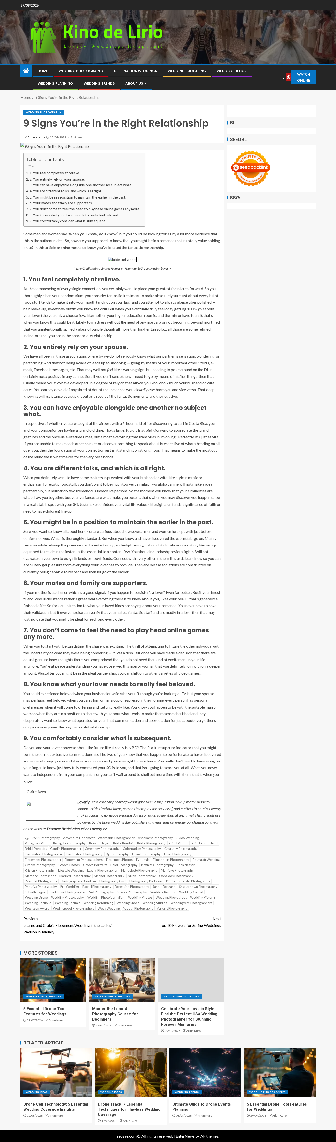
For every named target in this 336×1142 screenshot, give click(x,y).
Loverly (83, 801)
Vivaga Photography (132, 892)
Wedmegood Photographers (73, 908)
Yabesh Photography (138, 908)
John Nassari (186, 865)
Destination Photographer (43, 854)
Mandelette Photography (139, 870)
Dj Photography (117, 854)
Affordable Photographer (116, 838)
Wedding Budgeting (187, 70)
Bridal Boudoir (123, 843)
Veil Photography (101, 892)
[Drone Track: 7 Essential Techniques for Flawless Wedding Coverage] (131, 1072)
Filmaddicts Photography (171, 859)
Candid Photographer (65, 849)
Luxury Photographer (102, 870)
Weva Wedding (109, 908)
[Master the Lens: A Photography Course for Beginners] (122, 980)
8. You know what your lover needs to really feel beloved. (74, 215)
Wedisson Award (37, 908)
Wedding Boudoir (163, 892)
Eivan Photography (177, 854)
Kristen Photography (40, 870)
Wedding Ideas (36, 1092)
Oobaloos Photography (176, 876)
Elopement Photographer (43, 859)
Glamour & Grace (137, 268)
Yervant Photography (172, 908)
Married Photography (75, 876)
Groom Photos (69, 865)
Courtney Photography (181, 849)
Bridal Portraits (36, 849)
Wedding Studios (154, 903)
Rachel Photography (96, 887)
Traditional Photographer (67, 892)
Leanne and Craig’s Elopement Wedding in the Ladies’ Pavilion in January (67, 925)
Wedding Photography (81, 70)
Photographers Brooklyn (78, 881)
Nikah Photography (142, 876)
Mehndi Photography (109, 876)
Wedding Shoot (128, 903)
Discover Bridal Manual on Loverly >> (77, 828)
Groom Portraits (95, 865)
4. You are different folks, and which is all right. (66, 191)
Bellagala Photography (69, 843)
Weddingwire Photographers (191, 903)
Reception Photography (132, 887)
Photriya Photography (41, 887)
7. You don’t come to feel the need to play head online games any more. (85, 209)
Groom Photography (40, 865)
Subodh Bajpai (35, 892)
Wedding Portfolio (38, 903)
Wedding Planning (55, 83)
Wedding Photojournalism (106, 897)
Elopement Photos (119, 859)
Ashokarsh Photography (155, 838)
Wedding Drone (36, 897)
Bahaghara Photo (37, 843)
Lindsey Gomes (110, 268)
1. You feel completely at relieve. (55, 173)
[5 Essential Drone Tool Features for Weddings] (53, 980)
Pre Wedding (69, 887)
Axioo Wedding (187, 838)
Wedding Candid (191, 892)
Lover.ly (166, 268)
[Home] (26, 70)
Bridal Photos (178, 843)
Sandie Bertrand (164, 887)
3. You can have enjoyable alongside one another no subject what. (81, 185)
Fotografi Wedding (206, 859)
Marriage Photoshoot (40, 876)
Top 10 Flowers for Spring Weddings (190, 921)
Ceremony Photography (102, 849)
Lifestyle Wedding (71, 870)
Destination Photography (84, 854)
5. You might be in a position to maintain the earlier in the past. (78, 197)
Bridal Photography (151, 843)
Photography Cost (112, 881)
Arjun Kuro (35, 137)
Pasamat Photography (41, 881)
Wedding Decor (232, 70)
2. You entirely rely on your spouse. (57, 179)
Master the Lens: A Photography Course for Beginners (115, 1014)
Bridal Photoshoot (205, 843)
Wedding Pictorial (203, 897)
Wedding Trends (99, 83)
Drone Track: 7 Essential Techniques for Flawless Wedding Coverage (129, 1109)
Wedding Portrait (67, 903)
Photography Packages (146, 881)
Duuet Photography (146, 854)
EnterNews (185, 1136)
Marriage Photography (177, 870)
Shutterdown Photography (198, 887)
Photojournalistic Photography (188, 881)
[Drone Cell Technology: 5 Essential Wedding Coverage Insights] (56, 1072)
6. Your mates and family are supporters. (61, 203)
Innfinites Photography (157, 865)
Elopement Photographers (84, 859)
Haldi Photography (123, 865)
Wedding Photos (140, 897)
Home (43, 70)
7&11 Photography (46, 838)
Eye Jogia (143, 859)
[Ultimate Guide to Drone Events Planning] (205, 1072)
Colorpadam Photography (142, 849)
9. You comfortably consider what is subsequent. (68, 221)
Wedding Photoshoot (171, 897)
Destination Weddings (135, 70)
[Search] (282, 77)
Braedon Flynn (99, 843)
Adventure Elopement (79, 838)
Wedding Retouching (98, 903)
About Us (134, 83)
